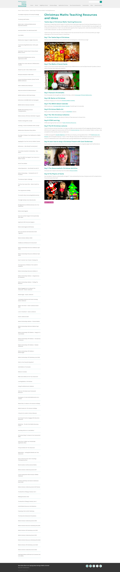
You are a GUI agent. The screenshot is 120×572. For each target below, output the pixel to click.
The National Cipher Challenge (25, 179)
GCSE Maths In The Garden (24, 367)
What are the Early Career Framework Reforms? (27, 391)
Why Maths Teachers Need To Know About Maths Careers (28, 52)
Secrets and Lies (75, 130)
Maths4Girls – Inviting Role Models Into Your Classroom (28, 453)
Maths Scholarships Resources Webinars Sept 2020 (29, 254)
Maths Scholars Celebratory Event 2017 (27, 469)
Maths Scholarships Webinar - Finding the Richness (28, 283)
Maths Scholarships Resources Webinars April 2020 (29, 248)
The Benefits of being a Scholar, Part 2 (27, 501)
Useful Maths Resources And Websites (27, 506)
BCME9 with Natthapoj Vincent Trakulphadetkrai (25, 110)
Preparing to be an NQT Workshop (26, 511)
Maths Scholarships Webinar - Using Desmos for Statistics (28, 276)
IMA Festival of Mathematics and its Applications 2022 (26, 58)
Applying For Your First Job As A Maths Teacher (29, 141)
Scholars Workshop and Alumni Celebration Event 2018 (28, 481)
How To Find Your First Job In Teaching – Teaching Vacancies (27, 459)
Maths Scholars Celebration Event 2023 (27, 549)
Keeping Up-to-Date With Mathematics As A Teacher (28, 398)
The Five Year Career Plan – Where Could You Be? (28, 185)
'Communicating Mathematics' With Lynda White (28, 45)
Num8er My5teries (60, 134)
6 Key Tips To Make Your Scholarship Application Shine (26, 442)
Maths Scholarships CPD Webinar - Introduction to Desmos (29, 339)
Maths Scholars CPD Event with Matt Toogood (29, 115)
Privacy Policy (25, 570)
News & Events (98, 5)
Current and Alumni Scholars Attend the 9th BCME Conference (28, 80)
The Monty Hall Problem (23, 19)
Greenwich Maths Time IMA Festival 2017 (27, 30)
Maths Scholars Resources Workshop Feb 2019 (29, 525)
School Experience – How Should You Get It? (28, 168)
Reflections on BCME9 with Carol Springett (28, 100)
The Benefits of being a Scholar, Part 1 (27, 491)
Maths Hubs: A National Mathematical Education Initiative (27, 25)
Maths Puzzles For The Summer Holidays (27, 408)
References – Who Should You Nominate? (28, 146)
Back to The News (49, 202)
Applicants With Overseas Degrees (26, 222)
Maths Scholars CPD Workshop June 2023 (28, 544)
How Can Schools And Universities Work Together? (27, 232)
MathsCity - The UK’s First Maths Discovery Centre (28, 425)
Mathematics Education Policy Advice (27, 130)
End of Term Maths (22, 163)
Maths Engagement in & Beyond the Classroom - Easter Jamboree (26, 289)
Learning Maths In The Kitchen (25, 381)
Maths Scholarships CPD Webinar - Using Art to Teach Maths (29, 333)
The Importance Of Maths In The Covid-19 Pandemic (28, 265)
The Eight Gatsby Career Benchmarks (27, 200)
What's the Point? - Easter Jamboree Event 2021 (28, 306)
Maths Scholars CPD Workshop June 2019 (28, 530)
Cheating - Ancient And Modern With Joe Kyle (28, 125)
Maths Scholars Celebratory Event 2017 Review (29, 487)
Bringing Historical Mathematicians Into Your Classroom (28, 205)
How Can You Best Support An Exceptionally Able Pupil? (28, 216)
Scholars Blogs (53, 5)
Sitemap (20, 570)
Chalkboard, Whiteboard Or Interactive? (27, 242)
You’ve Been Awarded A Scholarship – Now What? (28, 151)
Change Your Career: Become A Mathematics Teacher (28, 64)
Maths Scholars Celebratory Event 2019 (27, 535)
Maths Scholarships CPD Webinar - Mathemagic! (26, 352)
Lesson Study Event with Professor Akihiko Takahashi (28, 475)
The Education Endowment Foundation (27, 515)
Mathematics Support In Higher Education (28, 40)
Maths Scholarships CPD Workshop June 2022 (29, 357)
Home (31, 5)
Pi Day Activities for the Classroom (26, 447)
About (36, 5)
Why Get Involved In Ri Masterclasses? (27, 90)
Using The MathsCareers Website (26, 386)
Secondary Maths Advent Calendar (62, 106)
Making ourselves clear (23, 496)
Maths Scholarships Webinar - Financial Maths (29, 321)
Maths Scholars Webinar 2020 (25, 238)
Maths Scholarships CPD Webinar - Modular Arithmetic (28, 345)
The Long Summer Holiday (24, 190)
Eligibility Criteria (44, 5)
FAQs (91, 5)
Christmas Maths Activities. (68, 100)
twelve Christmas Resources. (69, 122)
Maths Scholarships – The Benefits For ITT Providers (28, 174)
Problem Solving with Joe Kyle (25, 120)
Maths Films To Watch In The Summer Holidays (29, 403)
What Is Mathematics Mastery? (25, 85)
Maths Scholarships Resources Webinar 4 (28, 271)
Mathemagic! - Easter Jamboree (25, 294)
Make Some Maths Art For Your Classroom (28, 376)
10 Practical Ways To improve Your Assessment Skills (29, 436)
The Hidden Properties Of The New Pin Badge (28, 14)
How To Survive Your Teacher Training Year (28, 260)
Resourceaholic (73, 170)
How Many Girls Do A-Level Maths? (26, 430)
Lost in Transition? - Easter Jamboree (27, 311)
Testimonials (85, 5)
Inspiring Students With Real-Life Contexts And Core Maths (29, 555)
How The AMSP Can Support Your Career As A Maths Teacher (28, 158)
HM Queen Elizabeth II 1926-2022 (26, 74)
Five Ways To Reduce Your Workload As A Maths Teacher (29, 136)
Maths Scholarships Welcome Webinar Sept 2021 (28, 327)
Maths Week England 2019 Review (26, 227)
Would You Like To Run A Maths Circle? (27, 69)
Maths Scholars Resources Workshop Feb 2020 (29, 540)
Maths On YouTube (22, 371)
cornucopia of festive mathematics (83, 95)
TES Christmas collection (52, 117)
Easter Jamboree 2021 (23, 316)
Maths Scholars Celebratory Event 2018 (27, 520)
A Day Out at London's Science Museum (27, 413)
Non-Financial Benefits (75, 5)
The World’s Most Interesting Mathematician (28, 195)
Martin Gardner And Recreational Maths (27, 464)
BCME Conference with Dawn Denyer (26, 95)
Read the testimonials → (24, 567)
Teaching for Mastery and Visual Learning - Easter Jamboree (28, 300)
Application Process (63, 5)
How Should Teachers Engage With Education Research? (28, 418)
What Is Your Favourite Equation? (26, 362)
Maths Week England (23, 211)
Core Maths (21, 35)
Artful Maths (69, 111)
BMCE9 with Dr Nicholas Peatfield (26, 104)
